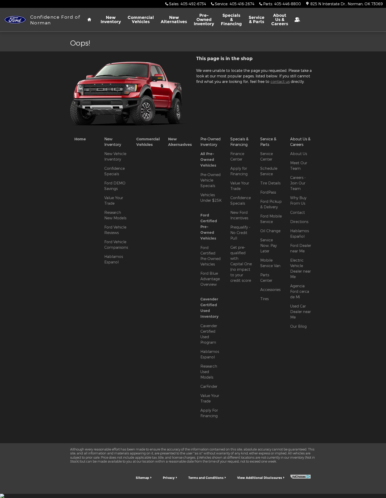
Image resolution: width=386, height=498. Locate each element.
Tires (264, 298)
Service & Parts (256, 19)
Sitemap (142, 478)
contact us (280, 81)
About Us (298, 153)
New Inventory (111, 19)
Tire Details (270, 183)
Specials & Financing (231, 19)
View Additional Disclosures (259, 478)
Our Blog (298, 326)
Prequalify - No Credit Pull (240, 232)
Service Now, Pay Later (268, 245)
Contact (297, 212)
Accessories (270, 289)
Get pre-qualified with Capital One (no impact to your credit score (241, 264)
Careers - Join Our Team (298, 183)
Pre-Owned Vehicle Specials (210, 180)
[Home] (15, 19)
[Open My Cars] (295, 19)
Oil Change (270, 231)
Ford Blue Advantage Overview (210, 279)
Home (80, 139)
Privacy (169, 478)
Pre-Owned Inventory (204, 19)
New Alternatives (174, 19)
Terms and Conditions (205, 478)
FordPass (268, 192)
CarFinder (208, 386)
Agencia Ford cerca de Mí (299, 291)
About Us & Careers (279, 19)
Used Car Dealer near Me (300, 311)
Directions (299, 221)
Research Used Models (208, 371)
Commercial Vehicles (141, 19)
